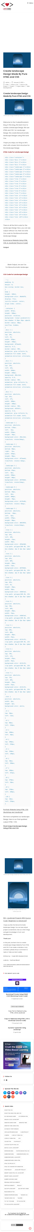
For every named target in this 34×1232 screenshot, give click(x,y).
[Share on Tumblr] (9, 1096)
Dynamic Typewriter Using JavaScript (17, 1029)
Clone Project (24, 1132)
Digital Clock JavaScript (11, 1147)
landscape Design (11, 964)
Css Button (7, 1141)
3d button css (8, 1110)
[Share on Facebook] (9, 1092)
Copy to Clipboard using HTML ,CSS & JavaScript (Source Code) (17, 1019)
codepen (6, 1135)
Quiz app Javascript (9, 1188)
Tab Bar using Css (9, 1198)
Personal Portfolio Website (12, 1182)
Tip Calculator (21, 1201)
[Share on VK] (24, 1092)
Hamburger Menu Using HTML (12, 1160)
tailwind (19, 1198)
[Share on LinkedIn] (16, 1092)
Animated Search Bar (10, 1122)
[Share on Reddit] (5, 1096)
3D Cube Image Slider (10, 1116)
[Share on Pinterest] (13, 1092)
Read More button (9, 1191)
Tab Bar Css (24, 1195)
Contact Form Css (17, 1135)
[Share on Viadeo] (13, 1096)
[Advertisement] (17, 30)
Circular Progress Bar (11, 1132)
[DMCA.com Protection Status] (17, 1225)
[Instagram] (4, 1080)
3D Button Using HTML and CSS (12, 1113)
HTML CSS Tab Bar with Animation (13, 1166)
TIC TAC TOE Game (9, 1201)
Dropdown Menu (8, 1151)
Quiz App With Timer (23, 1188)
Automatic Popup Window (11, 1129)
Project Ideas (21, 86)
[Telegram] (6, 1080)
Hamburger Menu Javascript (12, 1157)
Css (19, 1138)
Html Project (8, 1169)
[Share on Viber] (20, 1092)
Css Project (17, 1141)
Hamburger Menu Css (23, 1154)
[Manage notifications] (30, 1228)
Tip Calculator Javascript (11, 1204)
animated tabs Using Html (11, 1125)
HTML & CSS (14, 84)
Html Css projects (9, 1163)
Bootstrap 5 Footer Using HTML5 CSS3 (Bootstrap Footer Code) (17, 995)
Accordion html (23, 1116)
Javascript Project (20, 1169)
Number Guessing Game (10, 1179)
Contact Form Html (10, 1138)
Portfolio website (9, 1185)
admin (7, 82)
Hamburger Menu (9, 1154)
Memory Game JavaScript (11, 1176)
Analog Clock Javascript (11, 1119)
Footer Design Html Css (22, 1151)
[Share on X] (5, 1092)
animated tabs (23, 1122)
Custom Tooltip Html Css (11, 1144)
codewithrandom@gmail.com (18, 1215)
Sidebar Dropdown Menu (11, 1195)
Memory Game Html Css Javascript (14, 1173)
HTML (7, 84)
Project (12, 86)
